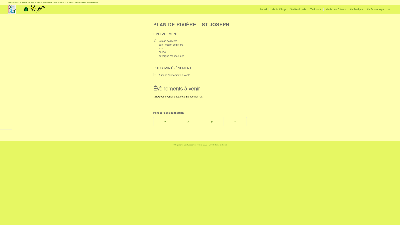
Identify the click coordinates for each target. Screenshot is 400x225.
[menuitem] (264, 9)
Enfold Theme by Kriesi (218, 144)
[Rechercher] (389, 9)
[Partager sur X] (188, 121)
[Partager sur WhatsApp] (211, 121)
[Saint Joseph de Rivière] (12, 9)
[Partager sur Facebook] (165, 121)
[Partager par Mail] (235, 121)
